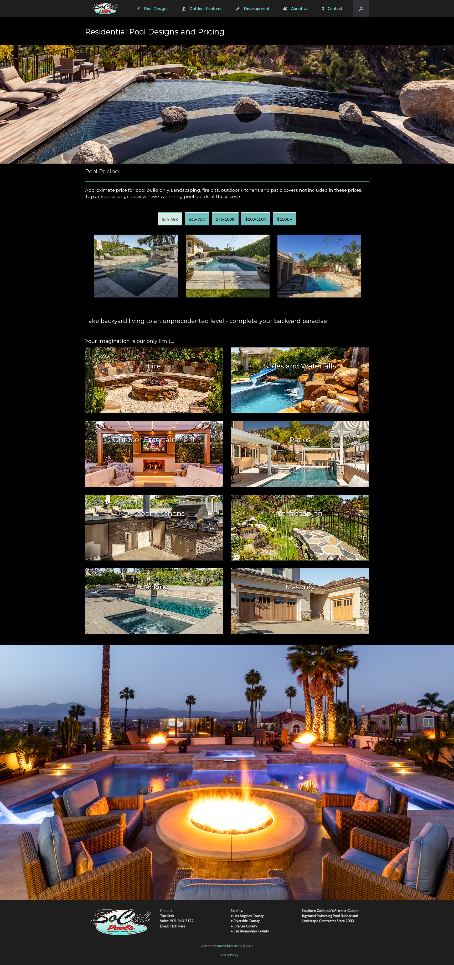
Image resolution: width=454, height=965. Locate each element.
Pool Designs (156, 8)
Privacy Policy (229, 955)
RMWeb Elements (229, 945)
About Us (299, 8)
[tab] (170, 218)
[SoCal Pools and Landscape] (105, 9)
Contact (335, 8)
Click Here (177, 926)
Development (257, 8)
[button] (361, 8)
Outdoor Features (205, 8)
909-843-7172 (182, 921)
